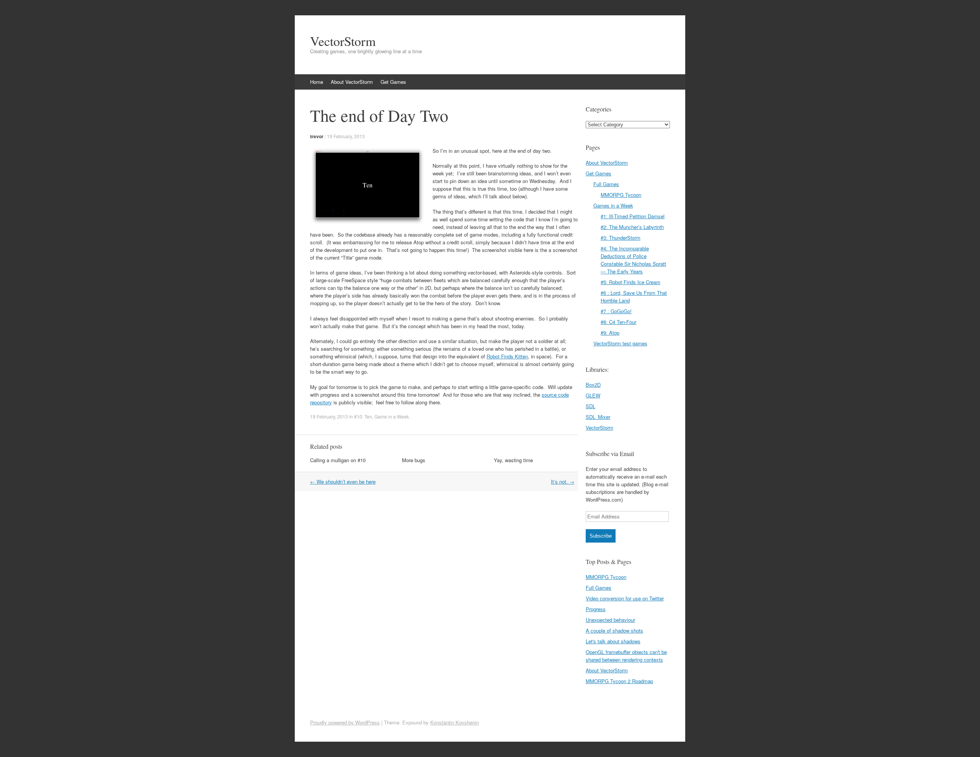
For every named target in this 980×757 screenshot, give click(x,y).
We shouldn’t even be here (343, 481)
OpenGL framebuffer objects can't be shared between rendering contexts (626, 655)
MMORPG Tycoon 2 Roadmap (619, 681)
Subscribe (601, 536)
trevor (316, 136)
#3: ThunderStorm (620, 237)
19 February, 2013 (346, 136)
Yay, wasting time (513, 460)
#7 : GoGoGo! (616, 311)
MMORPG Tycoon (621, 194)
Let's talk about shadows (613, 641)
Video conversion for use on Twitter (625, 598)
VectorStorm (343, 40)
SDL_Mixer (598, 416)
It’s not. (562, 481)
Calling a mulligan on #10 (338, 460)
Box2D (593, 384)
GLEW (593, 395)
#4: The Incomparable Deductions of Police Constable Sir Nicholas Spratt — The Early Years (633, 260)
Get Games (393, 81)
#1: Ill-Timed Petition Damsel (633, 216)
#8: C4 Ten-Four (618, 321)
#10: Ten (363, 416)
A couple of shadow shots (614, 630)
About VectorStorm (352, 81)
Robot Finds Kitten (507, 356)
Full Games (606, 184)
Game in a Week (391, 416)
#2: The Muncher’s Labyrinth (632, 227)
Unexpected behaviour (610, 619)
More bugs (413, 460)
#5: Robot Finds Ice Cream (630, 282)
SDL (590, 406)
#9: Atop (610, 332)
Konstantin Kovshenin (454, 722)
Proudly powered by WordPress (345, 722)
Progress (596, 609)
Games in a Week (613, 205)
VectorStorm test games (620, 343)
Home (316, 81)
